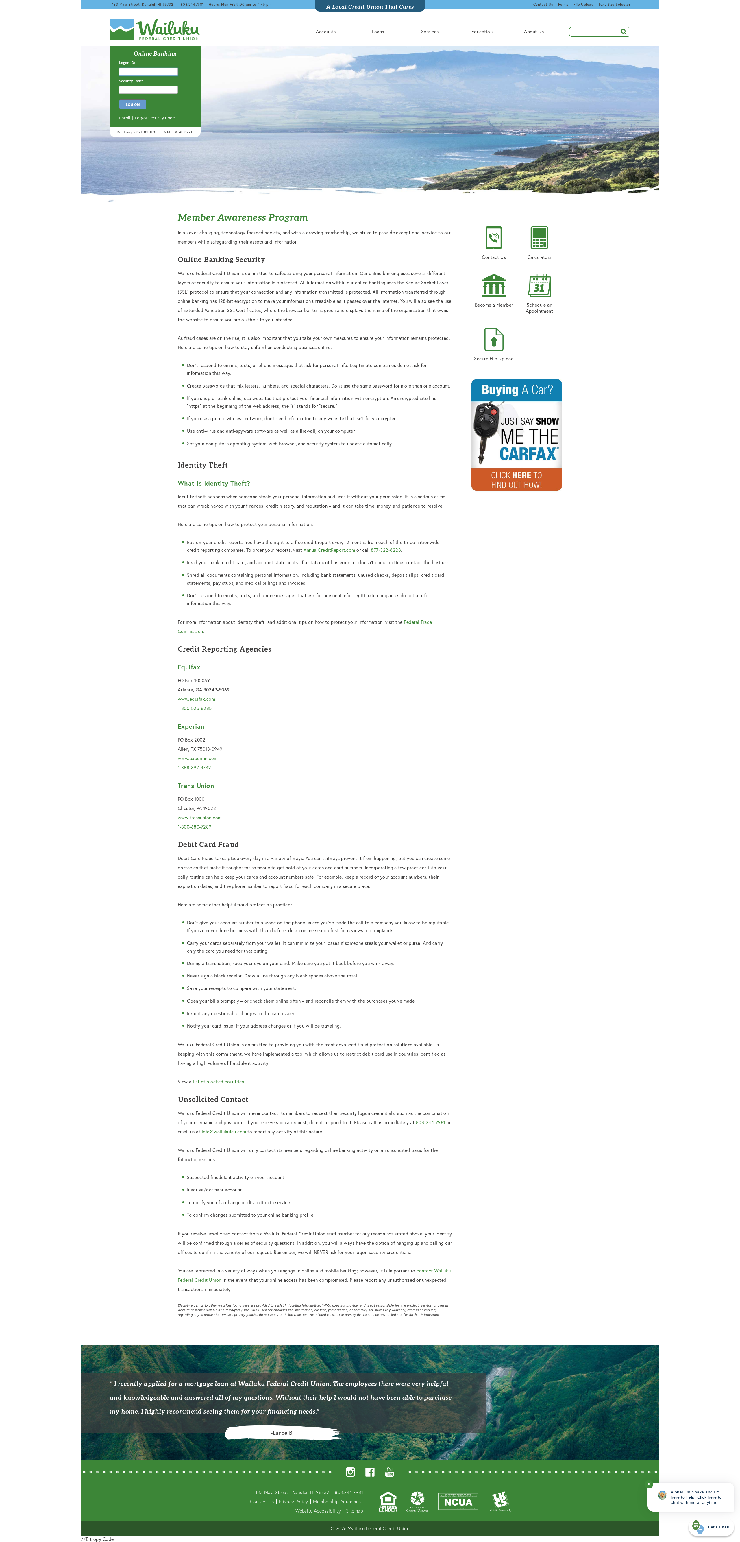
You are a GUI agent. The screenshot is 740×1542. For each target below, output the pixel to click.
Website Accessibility (318, 1511)
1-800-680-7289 (195, 827)
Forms (563, 4)
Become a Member (494, 305)
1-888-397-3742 (194, 767)
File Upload (583, 4)
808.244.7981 (192, 4)
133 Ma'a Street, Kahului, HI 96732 (142, 4)
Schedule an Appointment (539, 308)
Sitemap (354, 1511)
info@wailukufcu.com (224, 1131)
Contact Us (543, 4)
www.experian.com (198, 758)
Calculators (540, 257)
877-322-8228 (386, 550)
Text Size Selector (614, 4)
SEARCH (621, 31)
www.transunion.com (200, 817)
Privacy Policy (293, 1501)
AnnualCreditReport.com (329, 550)
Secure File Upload (494, 358)
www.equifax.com (196, 699)
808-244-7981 (430, 1122)
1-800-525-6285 (195, 708)
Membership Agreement (338, 1501)
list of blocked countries (218, 1081)
